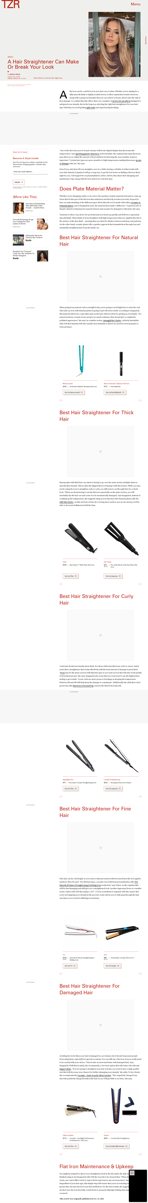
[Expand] (131, 1171)
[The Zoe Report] (11, 4)
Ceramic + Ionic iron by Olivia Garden (94, 1075)
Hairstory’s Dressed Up (83, 685)
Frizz (62, 672)
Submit (17, 182)
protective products (122, 101)
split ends (90, 107)
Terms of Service (43, 186)
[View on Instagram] (100, 276)
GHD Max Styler (66, 502)
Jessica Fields (14, 74)
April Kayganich (82, 153)
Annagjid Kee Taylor (112, 320)
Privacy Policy (18, 188)
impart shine (65, 1069)
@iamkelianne (145, 40)
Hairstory (94, 153)
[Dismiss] (144, 1171)
